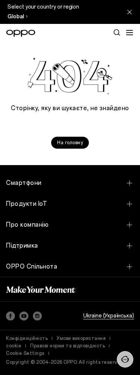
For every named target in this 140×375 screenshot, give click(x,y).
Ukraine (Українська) (108, 316)
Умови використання (81, 338)
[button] (125, 359)
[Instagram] (37, 316)
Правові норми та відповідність (67, 345)
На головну (70, 142)
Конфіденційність (27, 338)
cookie (13, 345)
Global (15, 16)
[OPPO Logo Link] (20, 33)
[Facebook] (10, 316)
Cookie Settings (25, 353)
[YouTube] (23, 316)
